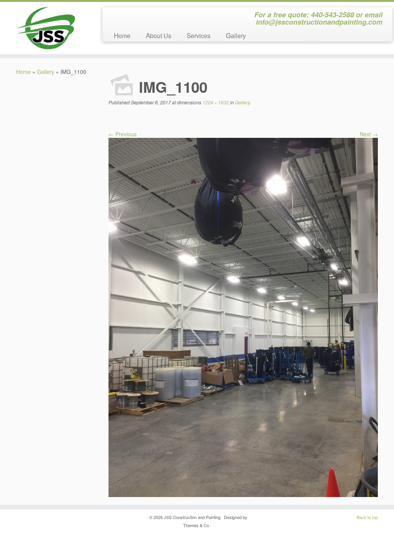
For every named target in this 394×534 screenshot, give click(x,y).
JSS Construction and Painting (192, 517)
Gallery (236, 35)
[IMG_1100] (243, 316)
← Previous (123, 134)
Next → (369, 134)
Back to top (367, 517)
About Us (158, 35)
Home (122, 35)
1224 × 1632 (215, 102)
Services (198, 35)
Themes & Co (196, 525)
